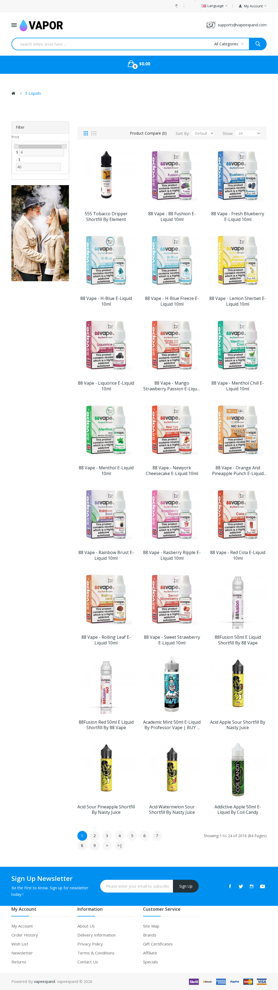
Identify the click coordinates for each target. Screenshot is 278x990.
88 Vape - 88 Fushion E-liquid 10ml (172, 216)
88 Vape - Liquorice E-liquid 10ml (106, 386)
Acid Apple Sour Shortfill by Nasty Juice (237, 725)
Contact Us (87, 961)
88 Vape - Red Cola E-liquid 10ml (237, 555)
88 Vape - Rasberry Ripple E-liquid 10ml (172, 555)
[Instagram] (252, 886)
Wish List (19, 944)
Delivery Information (96, 935)
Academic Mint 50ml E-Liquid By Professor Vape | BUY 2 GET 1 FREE (172, 725)
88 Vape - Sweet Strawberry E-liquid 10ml (172, 640)
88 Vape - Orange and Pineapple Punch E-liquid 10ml (238, 470)
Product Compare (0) (148, 133)
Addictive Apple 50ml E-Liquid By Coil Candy (237, 809)
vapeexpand (44, 981)
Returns (18, 961)
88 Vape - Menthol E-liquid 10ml (106, 470)
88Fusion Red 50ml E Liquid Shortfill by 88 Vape (106, 725)
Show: (228, 133)
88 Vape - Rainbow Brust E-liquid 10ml (106, 555)
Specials (150, 961)
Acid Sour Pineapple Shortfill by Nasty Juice (106, 809)
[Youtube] (262, 886)
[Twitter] (241, 886)
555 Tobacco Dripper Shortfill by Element (106, 216)
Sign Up (185, 886)
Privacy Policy (90, 944)
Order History (24, 935)
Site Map (151, 926)
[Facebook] (230, 886)
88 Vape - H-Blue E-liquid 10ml (106, 301)
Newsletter (22, 953)
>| (119, 845)
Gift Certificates (158, 944)
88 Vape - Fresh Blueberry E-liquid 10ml (237, 216)
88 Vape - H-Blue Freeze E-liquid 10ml (172, 301)
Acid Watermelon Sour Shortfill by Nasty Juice (172, 809)
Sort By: (182, 133)
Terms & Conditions (96, 953)
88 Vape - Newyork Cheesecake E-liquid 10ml (172, 470)
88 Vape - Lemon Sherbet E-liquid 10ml (237, 301)
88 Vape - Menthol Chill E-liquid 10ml (237, 386)
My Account (22, 926)
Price (15, 137)
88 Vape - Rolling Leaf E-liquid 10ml (106, 640)
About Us (86, 926)
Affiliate (150, 953)
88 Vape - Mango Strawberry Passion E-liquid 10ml (172, 386)
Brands (149, 935)
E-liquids (33, 93)
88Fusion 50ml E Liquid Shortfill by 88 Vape (238, 640)
